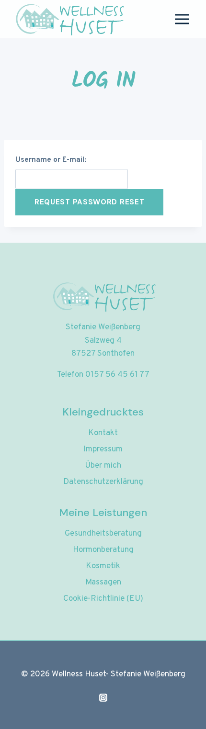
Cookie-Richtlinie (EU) (103, 599)
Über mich (103, 465)
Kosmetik (103, 566)
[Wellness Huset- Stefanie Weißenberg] (68, 19)
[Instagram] (103, 697)
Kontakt (103, 433)
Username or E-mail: (50, 160)
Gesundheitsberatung (103, 533)
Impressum (103, 449)
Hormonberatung (103, 550)
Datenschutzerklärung (103, 482)
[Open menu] (182, 19)
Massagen (103, 582)
